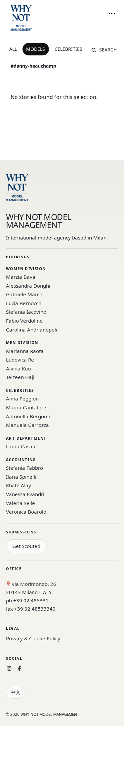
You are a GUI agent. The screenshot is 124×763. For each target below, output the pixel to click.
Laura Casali (20, 446)
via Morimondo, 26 (33, 584)
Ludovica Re (20, 359)
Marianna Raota (25, 351)
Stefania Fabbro (24, 467)
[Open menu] (111, 13)
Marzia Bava (20, 276)
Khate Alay (18, 485)
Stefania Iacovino (26, 311)
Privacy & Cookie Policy (33, 638)
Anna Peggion (22, 398)
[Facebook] (19, 668)
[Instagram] (9, 668)
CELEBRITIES (68, 49)
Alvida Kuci (18, 368)
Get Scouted (26, 546)
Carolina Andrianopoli (31, 329)
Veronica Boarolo (26, 511)
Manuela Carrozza (27, 425)
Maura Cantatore (26, 407)
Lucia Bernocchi (24, 303)
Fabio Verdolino (24, 320)
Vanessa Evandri (25, 494)
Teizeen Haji (20, 377)
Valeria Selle (20, 503)
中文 (16, 692)
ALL (13, 49)
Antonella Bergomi (28, 416)
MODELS (35, 49)
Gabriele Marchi (25, 294)
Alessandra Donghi (28, 285)
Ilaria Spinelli (21, 476)
